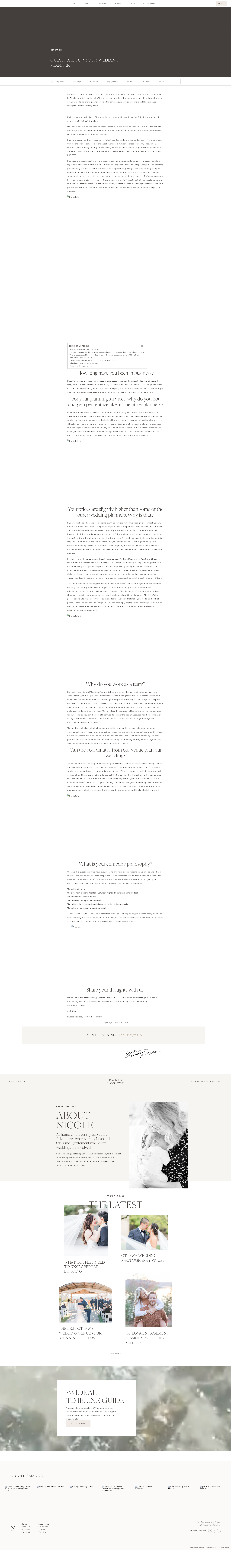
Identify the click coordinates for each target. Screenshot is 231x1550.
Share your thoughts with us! (81, 366)
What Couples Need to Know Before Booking (84, 1267)
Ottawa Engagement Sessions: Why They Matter (147, 1338)
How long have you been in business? (85, 349)
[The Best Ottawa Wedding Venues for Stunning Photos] (85, 1302)
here (125, 1022)
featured (144, 538)
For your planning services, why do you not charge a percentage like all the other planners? (107, 352)
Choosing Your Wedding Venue (206, 1082)
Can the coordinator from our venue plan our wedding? (92, 360)
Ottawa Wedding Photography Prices (143, 1258)
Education (56, 50)
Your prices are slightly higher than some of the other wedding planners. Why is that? (104, 355)
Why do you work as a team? (81, 358)
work (128, 538)
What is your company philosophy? (84, 363)
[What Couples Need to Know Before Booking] (86, 1231)
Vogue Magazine (86, 566)
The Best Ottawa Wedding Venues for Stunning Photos (80, 1333)
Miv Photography (94, 1017)
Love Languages (18, 1082)
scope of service (140, 435)
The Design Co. (77, 98)
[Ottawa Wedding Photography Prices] (144, 1232)
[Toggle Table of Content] (141, 346)
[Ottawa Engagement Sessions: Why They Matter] (148, 1300)
